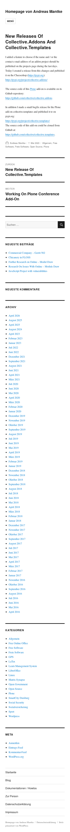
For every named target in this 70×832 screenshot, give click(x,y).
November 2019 (17, 420)
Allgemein (47, 143)
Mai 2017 (14, 557)
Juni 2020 (14, 388)
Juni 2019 (14, 443)
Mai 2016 (14, 607)
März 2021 (14, 379)
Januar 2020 (15, 411)
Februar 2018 (15, 516)
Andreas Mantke (17, 143)
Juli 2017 (13, 548)
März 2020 (14, 402)
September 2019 (17, 429)
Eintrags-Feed (16, 747)
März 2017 (14, 566)
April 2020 (14, 397)
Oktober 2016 (16, 584)
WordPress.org (16, 756)
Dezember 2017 (17, 525)
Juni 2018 (14, 497)
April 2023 (14, 333)
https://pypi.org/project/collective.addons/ (26, 79)
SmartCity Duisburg (19, 698)
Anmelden (14, 743)
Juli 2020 (13, 384)
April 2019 (14, 452)
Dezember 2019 (17, 415)
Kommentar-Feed (18, 752)
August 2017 (15, 543)
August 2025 (15, 320)
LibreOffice (15, 670)
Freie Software (22, 146)
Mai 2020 (14, 393)
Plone (33, 88)
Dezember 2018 (17, 470)
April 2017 (14, 561)
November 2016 (17, 580)
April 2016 (14, 611)
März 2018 (14, 511)
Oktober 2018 (16, 479)
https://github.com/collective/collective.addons (28, 98)
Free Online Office (18, 643)
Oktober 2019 (16, 425)
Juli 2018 (13, 493)
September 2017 (17, 539)
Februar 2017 (15, 570)
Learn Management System (23, 666)
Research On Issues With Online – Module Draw (34, 266)
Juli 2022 (13, 347)
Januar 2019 (15, 466)
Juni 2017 (14, 552)
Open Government (18, 684)
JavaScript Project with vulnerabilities (28, 271)
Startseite (10, 772)
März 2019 (14, 456)
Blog (8, 780)
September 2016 (17, 589)
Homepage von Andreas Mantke (33, 11)
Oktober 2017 (16, 534)
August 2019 (15, 434)
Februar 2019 (15, 461)
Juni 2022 (14, 352)
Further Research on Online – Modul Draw (31, 261)
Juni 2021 (14, 370)
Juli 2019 (13, 438)
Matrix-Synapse (17, 679)
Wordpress (14, 716)
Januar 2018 (15, 520)
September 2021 (17, 361)
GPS (11, 657)
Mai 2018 (14, 502)
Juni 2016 (14, 602)
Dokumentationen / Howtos (21, 788)
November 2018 (17, 475)
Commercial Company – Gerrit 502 (27, 252)
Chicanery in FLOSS (19, 257)
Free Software (16, 647)
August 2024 (15, 329)
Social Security (16, 702)
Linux (12, 675)
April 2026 (14, 315)
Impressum (11, 812)
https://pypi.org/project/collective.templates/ (27, 120)
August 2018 (15, 488)
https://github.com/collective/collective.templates (30, 134)
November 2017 (17, 529)
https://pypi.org (36, 75)
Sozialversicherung (18, 707)
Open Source (36, 146)
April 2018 (14, 507)
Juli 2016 (13, 598)
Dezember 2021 (17, 356)
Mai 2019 (14, 447)
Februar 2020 (15, 406)
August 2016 (15, 593)
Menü (10, 21)
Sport (11, 711)
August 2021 (15, 365)
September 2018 (17, 484)
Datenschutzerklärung (18, 804)
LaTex (12, 661)
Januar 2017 (15, 575)
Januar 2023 (15, 343)
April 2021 (14, 374)
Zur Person (11, 796)
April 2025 (14, 324)
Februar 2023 (15, 338)
